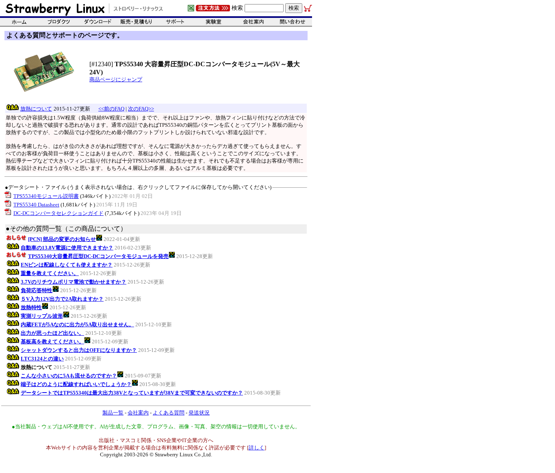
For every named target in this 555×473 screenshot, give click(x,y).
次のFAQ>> (141, 109)
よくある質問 (168, 413)
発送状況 (199, 413)
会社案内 (138, 413)
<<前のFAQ (111, 109)
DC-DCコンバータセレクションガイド (58, 213)
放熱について (36, 109)
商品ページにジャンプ (115, 79)
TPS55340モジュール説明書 (46, 196)
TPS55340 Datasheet (36, 205)
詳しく (256, 448)
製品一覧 (113, 413)
